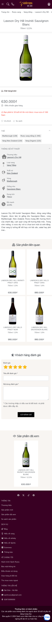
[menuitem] (9, 136)
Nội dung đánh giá (10, 384)
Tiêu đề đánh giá (9, 373)
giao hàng (19, 105)
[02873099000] (13, 4)
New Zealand (12, 173)
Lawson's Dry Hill (14, 157)
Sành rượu (20, 616)
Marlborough (12, 181)
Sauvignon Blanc (14, 189)
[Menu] (2, 4)
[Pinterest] (33, 495)
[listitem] (26, 57)
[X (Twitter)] (23, 495)
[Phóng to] (26, 57)
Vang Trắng (11, 165)
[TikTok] (28, 495)
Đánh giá (6, 363)
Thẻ (3, 131)
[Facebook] (18, 495)
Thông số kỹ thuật (10, 149)
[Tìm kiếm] (7, 4)
